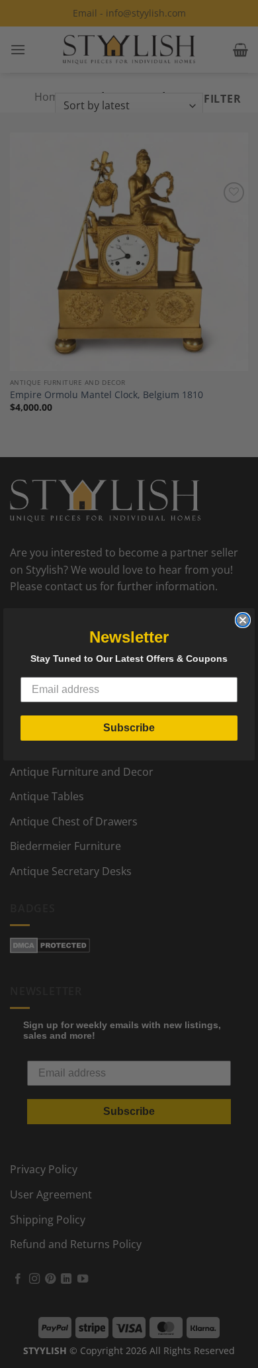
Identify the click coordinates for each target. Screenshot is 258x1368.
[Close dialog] (242, 620)
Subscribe (129, 727)
